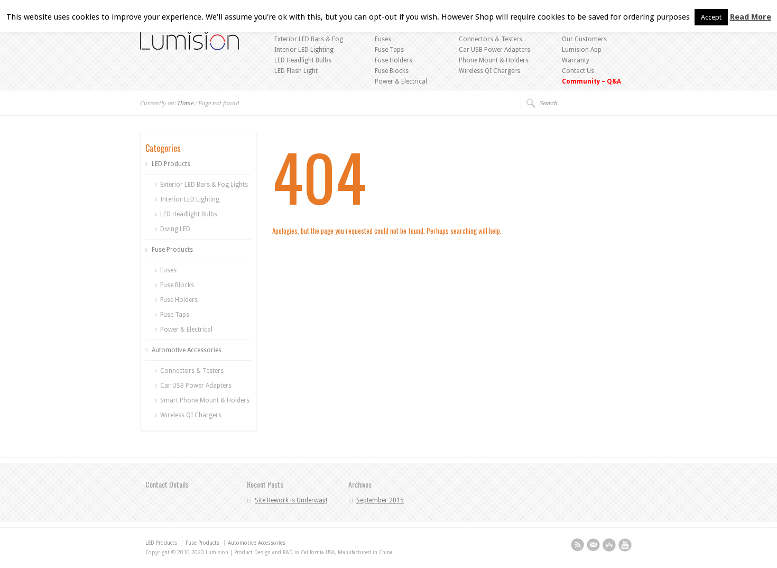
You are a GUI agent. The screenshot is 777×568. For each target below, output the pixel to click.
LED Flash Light (296, 71)
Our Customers (584, 39)
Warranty (575, 60)
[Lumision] (189, 48)
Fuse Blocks (392, 71)
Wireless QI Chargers (489, 71)
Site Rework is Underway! (291, 500)
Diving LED (175, 229)
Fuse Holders (393, 60)
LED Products (171, 164)
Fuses (383, 39)
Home (185, 103)
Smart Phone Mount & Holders (204, 400)
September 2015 (380, 500)
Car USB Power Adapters (494, 49)
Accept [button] (711, 17)
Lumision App (582, 49)
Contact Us (578, 71)
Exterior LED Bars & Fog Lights (204, 184)
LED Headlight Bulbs (302, 60)
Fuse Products (172, 249)
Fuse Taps (389, 49)
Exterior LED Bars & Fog (308, 39)
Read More (750, 17)
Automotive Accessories (186, 350)
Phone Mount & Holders (494, 60)
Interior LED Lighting (304, 49)
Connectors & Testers (490, 39)
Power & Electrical (401, 81)
